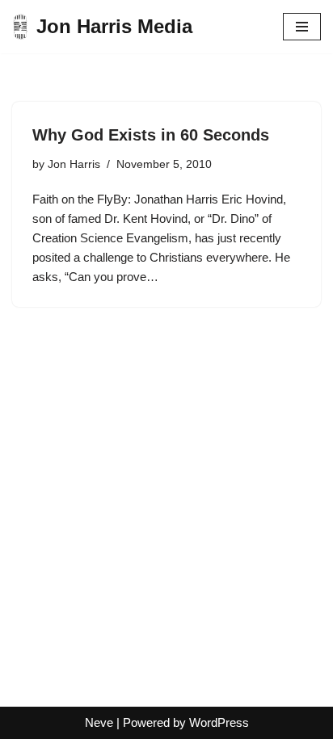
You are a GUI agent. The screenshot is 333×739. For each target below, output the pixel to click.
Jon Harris (74, 164)
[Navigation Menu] (302, 26)
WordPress (219, 722)
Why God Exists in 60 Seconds (150, 135)
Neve (99, 722)
